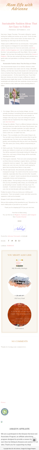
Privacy (3, 402)
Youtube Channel (21, 217)
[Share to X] (12, 240)
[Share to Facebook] (8, 240)
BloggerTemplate (31, 448)
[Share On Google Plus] (19, 240)
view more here (10, 122)
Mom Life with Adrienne (20, 6)
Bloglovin (17, 215)
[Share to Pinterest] (15, 240)
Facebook (24, 215)
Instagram (33, 215)
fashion (10, 246)
